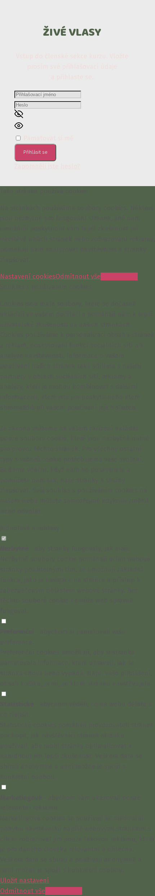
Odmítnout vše (78, 276)
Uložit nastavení (24, 880)
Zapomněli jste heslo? (47, 166)
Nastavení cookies (28, 276)
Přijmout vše (119, 276)
